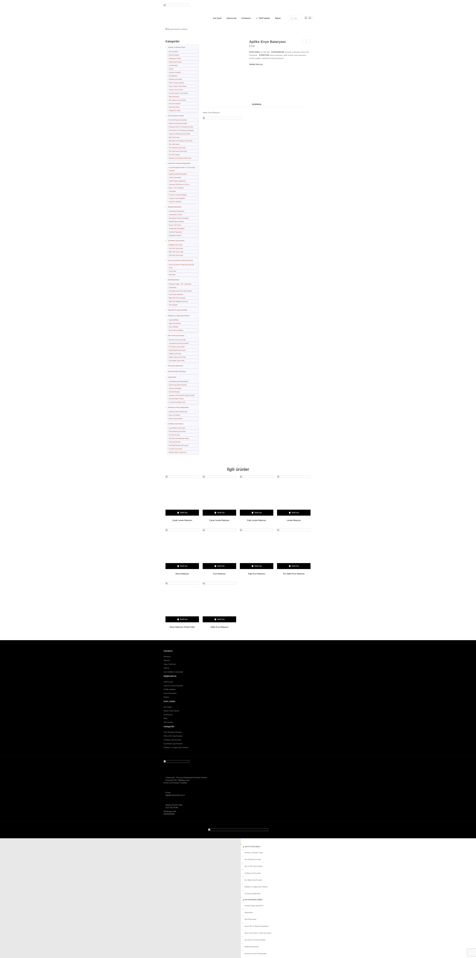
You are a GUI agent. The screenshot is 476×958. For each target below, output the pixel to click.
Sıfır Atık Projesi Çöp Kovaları (178, 151)
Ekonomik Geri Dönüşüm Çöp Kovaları (180, 141)
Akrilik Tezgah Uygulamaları (177, 181)
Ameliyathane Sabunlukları (177, 228)
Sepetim (167, 660)
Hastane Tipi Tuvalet (175, 225)
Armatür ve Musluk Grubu (197, 28)
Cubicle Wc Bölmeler (175, 202)
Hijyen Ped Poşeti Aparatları (177, 298)
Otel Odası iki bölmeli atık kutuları (179, 438)
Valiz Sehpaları (173, 305)
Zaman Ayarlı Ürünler (175, 62)
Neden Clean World (171, 711)
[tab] (256, 105)
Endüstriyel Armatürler (175, 79)
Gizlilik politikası (170, 689)
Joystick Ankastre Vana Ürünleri (178, 93)
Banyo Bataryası (182, 574)
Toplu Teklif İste (170, 664)
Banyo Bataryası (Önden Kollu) (182, 627)
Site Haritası (168, 722)
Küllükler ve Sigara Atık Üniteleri (179, 316)
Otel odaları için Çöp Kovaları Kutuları (180, 291)
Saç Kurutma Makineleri (176, 294)
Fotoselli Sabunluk (174, 392)
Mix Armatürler (217, 28)
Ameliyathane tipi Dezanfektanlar (178, 381)
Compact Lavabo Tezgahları (177, 198)
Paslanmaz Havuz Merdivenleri (178, 412)
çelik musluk (288, 55)
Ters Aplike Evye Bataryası (294, 574)
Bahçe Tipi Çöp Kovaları (176, 252)
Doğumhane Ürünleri (175, 235)
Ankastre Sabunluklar (175, 388)
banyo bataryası (276, 55)
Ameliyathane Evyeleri (175, 214)
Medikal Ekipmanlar (174, 207)
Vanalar (171, 69)
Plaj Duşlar (172, 274)
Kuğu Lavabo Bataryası (304, 41)
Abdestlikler (172, 191)
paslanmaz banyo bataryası (272, 58)
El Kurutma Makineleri (175, 366)
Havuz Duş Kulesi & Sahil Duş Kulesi (180, 260)
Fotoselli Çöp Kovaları (175, 449)
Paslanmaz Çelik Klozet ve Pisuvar (179, 184)
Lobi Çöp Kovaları (174, 435)
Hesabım (167, 657)
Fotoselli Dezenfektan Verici (177, 402)
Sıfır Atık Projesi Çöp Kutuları (178, 120)
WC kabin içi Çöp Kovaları (177, 347)
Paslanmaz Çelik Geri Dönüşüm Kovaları (181, 127)
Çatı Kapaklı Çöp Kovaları (176, 360)
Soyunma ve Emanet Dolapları (178, 195)
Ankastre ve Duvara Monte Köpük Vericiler (182, 395)
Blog (165, 718)
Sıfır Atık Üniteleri (174, 155)
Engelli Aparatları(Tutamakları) (178, 174)
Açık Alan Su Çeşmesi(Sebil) (177, 310)
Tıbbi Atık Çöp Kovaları (176, 255)
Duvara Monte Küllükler (176, 330)
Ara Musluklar (173, 65)
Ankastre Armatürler (175, 72)
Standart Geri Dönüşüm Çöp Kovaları (180, 158)
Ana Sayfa (178, 28)
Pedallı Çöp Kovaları (175, 354)
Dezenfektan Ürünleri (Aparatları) (179, 218)
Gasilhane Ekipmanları (175, 232)
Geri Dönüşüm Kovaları (176, 116)
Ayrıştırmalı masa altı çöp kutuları (179, 343)
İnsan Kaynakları (170, 693)
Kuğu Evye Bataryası (256, 574)
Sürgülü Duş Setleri (174, 110)
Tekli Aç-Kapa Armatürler (176, 83)
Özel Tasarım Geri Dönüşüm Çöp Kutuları (181, 130)
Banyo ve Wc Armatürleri (176, 188)
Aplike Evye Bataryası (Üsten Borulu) (309, 41)
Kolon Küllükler (173, 327)
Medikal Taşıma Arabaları (176, 221)
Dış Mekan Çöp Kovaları (176, 241)
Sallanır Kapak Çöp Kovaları (177, 357)
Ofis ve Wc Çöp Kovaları (176, 335)
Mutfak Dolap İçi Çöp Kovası (177, 452)
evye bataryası (300, 55)
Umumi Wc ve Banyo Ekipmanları (179, 163)
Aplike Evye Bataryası (219, 627)
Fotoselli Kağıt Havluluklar (177, 371)
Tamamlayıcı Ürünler (175, 58)
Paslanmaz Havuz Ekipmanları (178, 407)
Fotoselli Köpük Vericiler (176, 399)
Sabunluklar (172, 377)
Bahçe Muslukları (174, 97)
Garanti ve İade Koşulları (173, 686)
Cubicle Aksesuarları (175, 177)
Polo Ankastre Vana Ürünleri (177, 100)
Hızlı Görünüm (181, 495)
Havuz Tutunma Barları (176, 418)
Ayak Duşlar (172, 271)
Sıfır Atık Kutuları (174, 144)
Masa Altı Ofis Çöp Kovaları (177, 340)
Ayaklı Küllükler (174, 320)
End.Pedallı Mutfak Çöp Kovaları (179, 445)
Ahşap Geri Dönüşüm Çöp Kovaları (179, 134)
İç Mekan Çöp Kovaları (175, 424)
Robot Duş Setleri (174, 107)
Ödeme (166, 668)
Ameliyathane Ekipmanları (176, 211)
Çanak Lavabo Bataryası (182, 520)
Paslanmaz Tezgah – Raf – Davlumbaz (180, 284)
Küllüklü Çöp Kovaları (175, 245)
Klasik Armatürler (174, 55)
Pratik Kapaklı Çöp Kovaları (177, 350)
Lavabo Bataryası (294, 520)
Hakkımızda (168, 682)
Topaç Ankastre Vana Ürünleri (178, 86)
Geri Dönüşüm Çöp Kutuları (177, 148)
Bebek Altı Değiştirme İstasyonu (178, 301)
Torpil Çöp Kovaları (175, 442)
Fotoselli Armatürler (175, 103)
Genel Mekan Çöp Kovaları (177, 428)
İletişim (166, 697)
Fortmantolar (172, 287)
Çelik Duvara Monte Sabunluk (178, 385)
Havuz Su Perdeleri (174, 415)
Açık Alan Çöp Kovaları (176, 248)
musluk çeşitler (255, 58)
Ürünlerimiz (168, 715)
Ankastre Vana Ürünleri (176, 90)
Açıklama (256, 104)
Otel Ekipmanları (173, 280)
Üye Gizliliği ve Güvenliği (173, 672)
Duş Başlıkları (173, 76)
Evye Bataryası (219, 574)
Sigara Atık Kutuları (175, 323)
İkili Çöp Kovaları (174, 137)
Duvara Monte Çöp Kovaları (177, 431)
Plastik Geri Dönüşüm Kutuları (178, 123)
